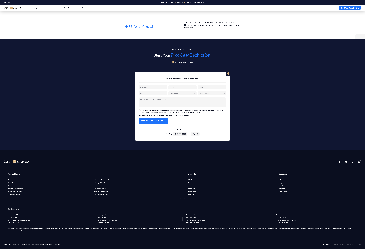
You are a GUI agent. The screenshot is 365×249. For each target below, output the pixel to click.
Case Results (192, 191)
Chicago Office (281, 215)
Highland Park (232, 228)
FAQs (280, 180)
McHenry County (337, 228)
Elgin (128, 228)
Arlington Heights (202, 228)
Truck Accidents (13, 183)
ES (9, 2)
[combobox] (182, 93)
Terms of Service (181, 115)
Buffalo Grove (257, 228)
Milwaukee (80, 228)
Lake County (328, 228)
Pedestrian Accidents (15, 191)
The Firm (191, 180)
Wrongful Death (99, 183)
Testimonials (192, 186)
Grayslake (271, 228)
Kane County (347, 228)
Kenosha (99, 228)
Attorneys (53, 8)
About (43, 8)
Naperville (137, 228)
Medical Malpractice (101, 191)
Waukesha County (30, 230)
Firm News (282, 186)
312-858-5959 (281, 218)
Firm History (192, 183)
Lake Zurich (278, 228)
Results (62, 8)
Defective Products (101, 194)
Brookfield (93, 228)
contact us (229, 25)
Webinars (282, 188)
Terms (198, 112)
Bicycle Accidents (14, 194)
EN (5, 2)
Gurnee (217, 228)
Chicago (55, 228)
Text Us (195, 134)
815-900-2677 (191, 218)
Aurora (124, 228)
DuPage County (319, 228)
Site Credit (358, 244)
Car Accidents (12, 180)
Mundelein (249, 228)
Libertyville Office (14, 215)
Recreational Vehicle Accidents (18, 186)
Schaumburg (144, 228)
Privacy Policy (170, 115)
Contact (82, 8)
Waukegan (111, 228)
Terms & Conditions (339, 244)
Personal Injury (32, 8)
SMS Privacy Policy (189, 112)
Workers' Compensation (102, 180)
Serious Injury (99, 186)
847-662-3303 (180, 134)
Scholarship (283, 191)
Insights (281, 183)
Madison (86, 228)
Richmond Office (192, 215)
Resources (71, 8)
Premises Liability (100, 188)
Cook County (310, 228)
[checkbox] (140, 110)
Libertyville (211, 228)
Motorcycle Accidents (15, 188)
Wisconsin (68, 228)
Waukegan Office (103, 215)
